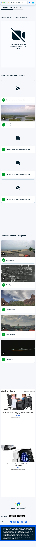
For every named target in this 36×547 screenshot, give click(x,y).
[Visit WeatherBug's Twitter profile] (11, 522)
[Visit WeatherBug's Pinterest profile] (25, 522)
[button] (33, 528)
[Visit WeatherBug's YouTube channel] (14, 522)
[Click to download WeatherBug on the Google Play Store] (21, 516)
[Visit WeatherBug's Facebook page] (18, 522)
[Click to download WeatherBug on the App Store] (12, 516)
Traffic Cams (18, 7)
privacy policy (7, 535)
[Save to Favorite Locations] (8, 2)
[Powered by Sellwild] (32, 391)
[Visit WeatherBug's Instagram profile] (22, 522)
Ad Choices (15, 538)
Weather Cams (7, 7)
